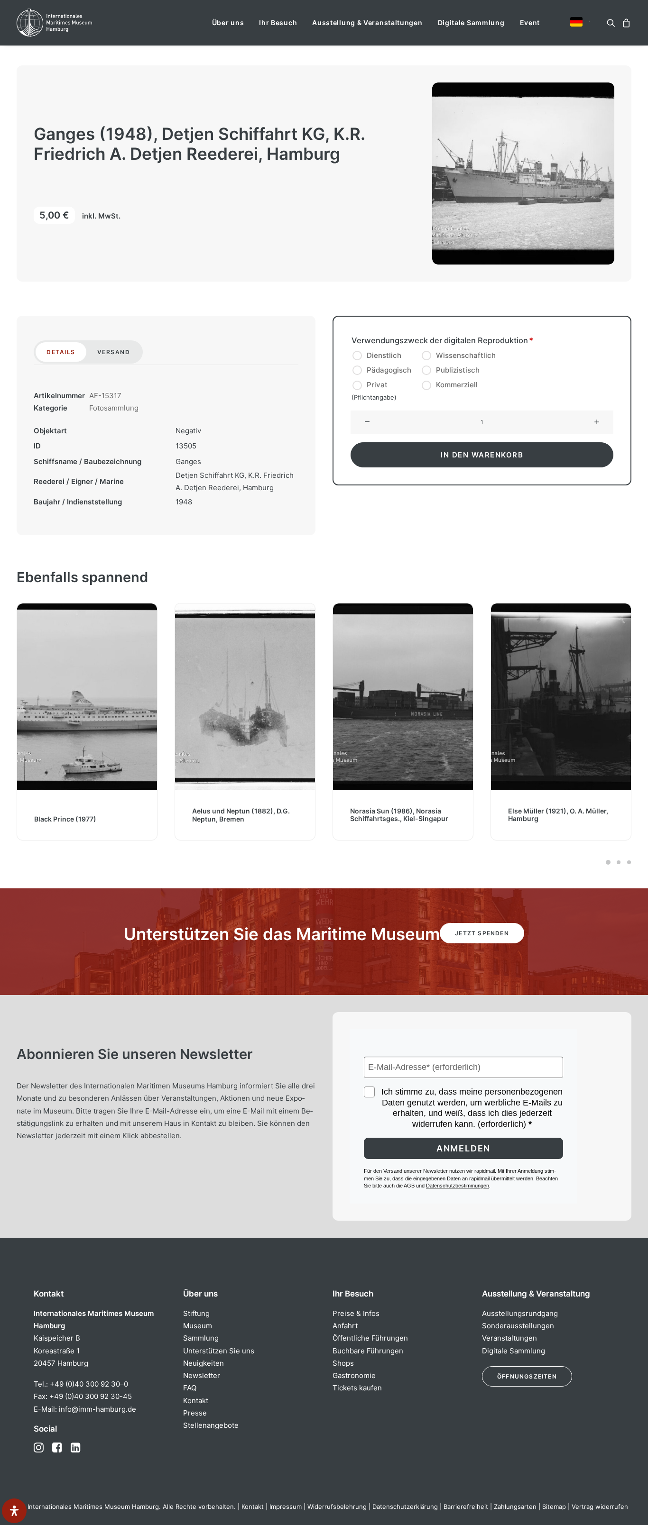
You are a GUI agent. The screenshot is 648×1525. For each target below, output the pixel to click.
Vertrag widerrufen (600, 1506)
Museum (197, 1325)
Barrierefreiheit (466, 1506)
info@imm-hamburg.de (97, 1409)
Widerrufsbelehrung (337, 1506)
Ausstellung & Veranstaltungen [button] (367, 22)
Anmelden (463, 1148)
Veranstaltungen (509, 1337)
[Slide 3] (627, 862)
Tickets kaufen (357, 1387)
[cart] (625, 23)
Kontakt (195, 1400)
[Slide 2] (618, 862)
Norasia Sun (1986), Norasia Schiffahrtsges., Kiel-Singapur (395, 815)
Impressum (285, 1506)
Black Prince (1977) (61, 818)
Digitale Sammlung (471, 22)
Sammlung (201, 1337)
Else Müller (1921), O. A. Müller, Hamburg (554, 815)
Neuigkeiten (203, 1363)
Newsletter (201, 1375)
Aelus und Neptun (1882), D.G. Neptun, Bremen (237, 815)
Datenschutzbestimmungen (457, 1185)
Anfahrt (345, 1325)
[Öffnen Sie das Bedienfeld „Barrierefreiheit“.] (14, 1510)
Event (530, 22)
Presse (195, 1412)
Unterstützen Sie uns (218, 1350)
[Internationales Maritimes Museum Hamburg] (73, 23)
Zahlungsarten (515, 1506)
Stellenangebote (211, 1425)
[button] (576, 21)
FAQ (189, 1387)
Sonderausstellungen (518, 1325)
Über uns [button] (228, 22)
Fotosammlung (114, 407)
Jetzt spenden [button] (482, 933)
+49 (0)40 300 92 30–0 (89, 1383)
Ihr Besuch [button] (278, 22)
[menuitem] (228, 23)
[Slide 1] (608, 862)
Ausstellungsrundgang (520, 1313)
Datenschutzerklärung (405, 1506)
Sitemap (554, 1506)
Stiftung (196, 1313)
